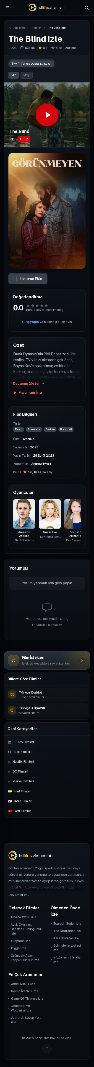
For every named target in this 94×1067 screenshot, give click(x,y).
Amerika (28, 439)
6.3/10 (40, 472)
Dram (18, 429)
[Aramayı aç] (86, 7)
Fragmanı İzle (30, 392)
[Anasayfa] (47, 8)
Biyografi (66, 429)
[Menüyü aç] (7, 7)
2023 (12, 48)
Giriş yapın (30, 322)
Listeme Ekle (31, 279)
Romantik (34, 429)
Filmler (36, 27)
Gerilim (50, 429)
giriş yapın (63, 583)
